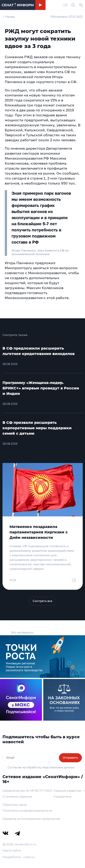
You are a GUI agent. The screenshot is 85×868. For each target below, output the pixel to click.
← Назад (8, 16)
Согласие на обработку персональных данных (41, 767)
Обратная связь (14, 804)
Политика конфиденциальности (27, 810)
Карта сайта (11, 850)
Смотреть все (42, 601)
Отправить (70, 757)
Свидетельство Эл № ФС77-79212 (27, 790)
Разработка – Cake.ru (18, 857)
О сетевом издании (17, 796)
